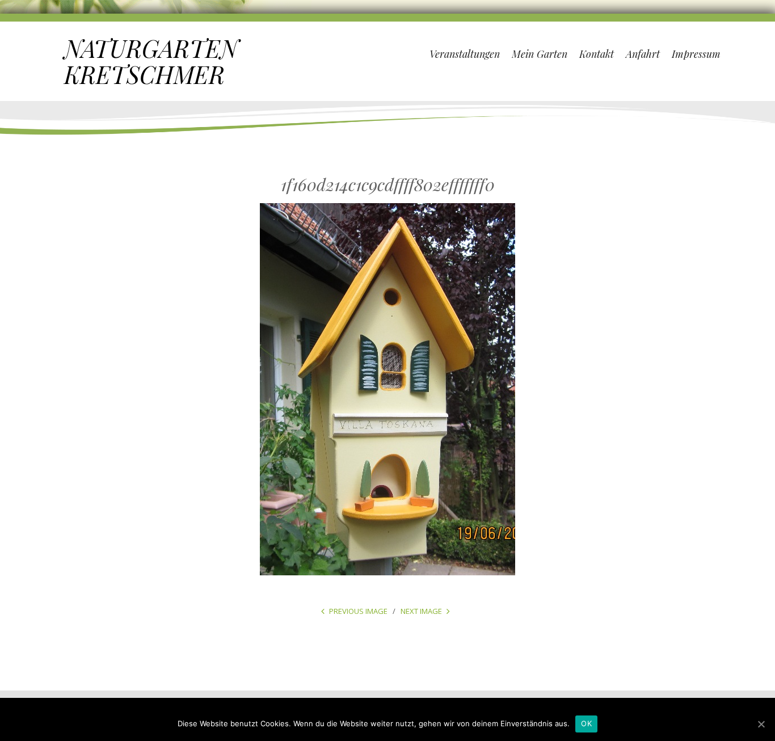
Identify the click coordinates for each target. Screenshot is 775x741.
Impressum (696, 54)
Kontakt (596, 54)
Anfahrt (643, 54)
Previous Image (358, 611)
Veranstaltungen (464, 54)
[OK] (760, 724)
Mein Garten (539, 54)
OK (586, 723)
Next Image (421, 611)
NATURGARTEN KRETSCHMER (151, 61)
